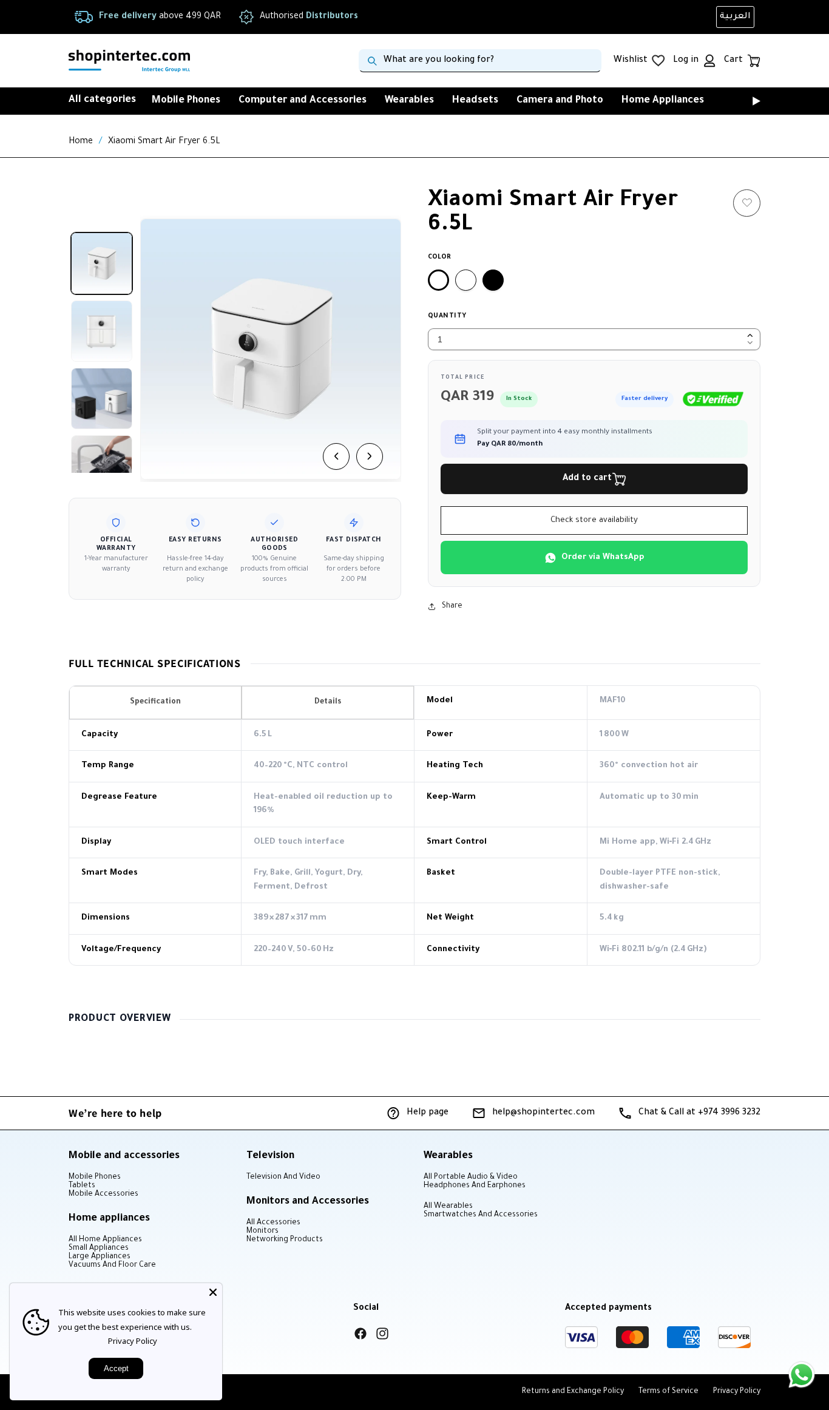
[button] (739, 100)
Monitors (262, 1231)
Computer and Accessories (303, 100)
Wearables (409, 100)
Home (81, 142)
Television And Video (283, 1177)
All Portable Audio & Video (471, 1177)
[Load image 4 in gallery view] (101, 466)
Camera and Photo (559, 100)
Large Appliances (99, 1257)
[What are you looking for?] (372, 60)
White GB (438, 280)
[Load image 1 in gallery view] (101, 263)
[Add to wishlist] (746, 203)
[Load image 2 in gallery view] (101, 331)
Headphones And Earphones (475, 1186)
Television (270, 1156)
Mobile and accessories (124, 1156)
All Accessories (273, 1223)
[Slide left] (336, 456)
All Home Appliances (105, 1240)
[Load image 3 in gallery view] (101, 398)
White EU (465, 280)
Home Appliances (662, 100)
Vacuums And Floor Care (112, 1265)
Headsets (475, 100)
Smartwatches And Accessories (481, 1215)
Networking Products (284, 1240)
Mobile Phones (186, 100)
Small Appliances (99, 1248)
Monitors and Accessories (307, 1201)
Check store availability (594, 520)
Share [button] (452, 606)
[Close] (213, 1292)
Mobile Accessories (103, 1194)
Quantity (447, 316)
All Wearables (448, 1206)
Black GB (493, 280)
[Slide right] (369, 456)
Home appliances (109, 1218)
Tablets (82, 1186)
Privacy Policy (132, 1340)
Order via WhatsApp (603, 557)
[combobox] (480, 60)
